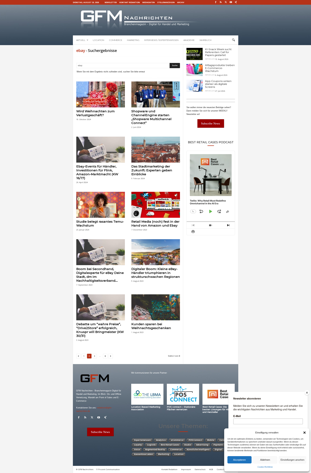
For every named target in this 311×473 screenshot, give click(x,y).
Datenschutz (200, 469)
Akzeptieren (239, 459)
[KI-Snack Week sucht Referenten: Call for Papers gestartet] (194, 54)
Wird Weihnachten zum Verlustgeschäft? (95, 113)
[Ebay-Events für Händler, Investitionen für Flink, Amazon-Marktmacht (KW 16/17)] (100, 150)
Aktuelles (210, 59)
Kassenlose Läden (143, 454)
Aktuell (80, 40)
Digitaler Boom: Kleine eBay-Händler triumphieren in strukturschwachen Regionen (155, 273)
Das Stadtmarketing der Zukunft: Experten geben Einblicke (151, 170)
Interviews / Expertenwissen (161, 40)
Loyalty (138, 444)
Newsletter (111, 2)
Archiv (180, 2)
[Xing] (236, 2)
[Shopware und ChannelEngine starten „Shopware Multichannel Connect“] (155, 94)
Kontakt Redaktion (129, 2)
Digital (218, 449)
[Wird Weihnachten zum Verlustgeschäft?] (100, 94)
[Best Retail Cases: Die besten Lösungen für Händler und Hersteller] (218, 394)
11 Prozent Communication (108, 469)
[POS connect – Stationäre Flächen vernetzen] (183, 394)
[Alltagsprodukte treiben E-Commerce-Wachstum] (194, 70)
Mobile (210, 440)
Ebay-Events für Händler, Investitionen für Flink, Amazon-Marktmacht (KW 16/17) (97, 172)
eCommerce (177, 440)
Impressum (186, 469)
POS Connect (195, 440)
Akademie (189, 40)
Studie (187, 444)
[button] (304, 432)
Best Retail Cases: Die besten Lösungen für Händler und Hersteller (218, 409)
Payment (218, 444)
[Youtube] (231, 2)
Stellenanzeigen (166, 2)
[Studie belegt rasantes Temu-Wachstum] (100, 205)
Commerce (115, 40)
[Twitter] (226, 2)
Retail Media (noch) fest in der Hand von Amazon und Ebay (155, 223)
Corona (223, 440)
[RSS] (221, 2)
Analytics (161, 440)
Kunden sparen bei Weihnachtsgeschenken (151, 326)
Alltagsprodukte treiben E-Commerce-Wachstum (220, 68)
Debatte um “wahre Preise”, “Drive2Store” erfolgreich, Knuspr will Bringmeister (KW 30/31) (100, 330)
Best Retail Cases (170, 444)
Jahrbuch (205, 40)
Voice (137, 449)
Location (98, 40)
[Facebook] (216, 2)
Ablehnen (265, 459)
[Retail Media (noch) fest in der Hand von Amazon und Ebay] (155, 205)
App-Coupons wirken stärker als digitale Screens (218, 84)
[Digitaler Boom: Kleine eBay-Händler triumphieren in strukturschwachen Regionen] (155, 252)
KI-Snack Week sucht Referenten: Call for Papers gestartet (218, 52)
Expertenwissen (142, 440)
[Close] (307, 392)
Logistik (151, 444)
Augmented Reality (155, 449)
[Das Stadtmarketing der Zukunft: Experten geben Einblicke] (155, 150)
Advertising (202, 444)
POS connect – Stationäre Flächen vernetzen (181, 408)
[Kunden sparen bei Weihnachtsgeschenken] (155, 307)
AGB (211, 469)
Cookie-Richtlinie (265, 467)
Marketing (133, 40)
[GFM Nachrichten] (155, 20)
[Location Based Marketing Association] (147, 394)
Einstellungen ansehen (292, 459)
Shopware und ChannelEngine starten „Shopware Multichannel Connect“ (151, 117)
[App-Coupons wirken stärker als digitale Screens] (194, 86)
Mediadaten (148, 2)
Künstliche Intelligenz (198, 449)
